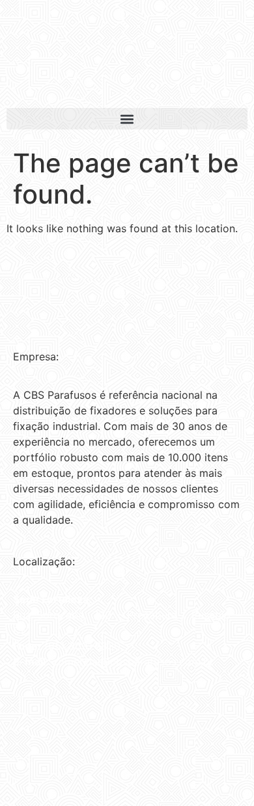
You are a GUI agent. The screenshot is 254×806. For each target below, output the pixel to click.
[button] (127, 118)
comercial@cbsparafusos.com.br (133, 661)
